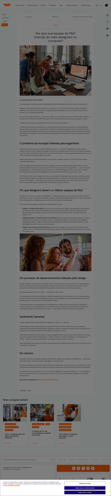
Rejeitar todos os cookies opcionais (84, 488)
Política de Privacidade (14, 485)
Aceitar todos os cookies (85, 492)
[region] (55, 488)
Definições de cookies (85, 483)
